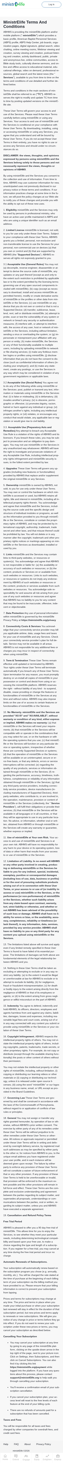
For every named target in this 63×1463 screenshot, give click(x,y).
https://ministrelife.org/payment (28, 1367)
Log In (51, 4)
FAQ (16, 1444)
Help (5, 1444)
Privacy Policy (43, 1444)
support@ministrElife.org (24, 1377)
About (27, 1444)
